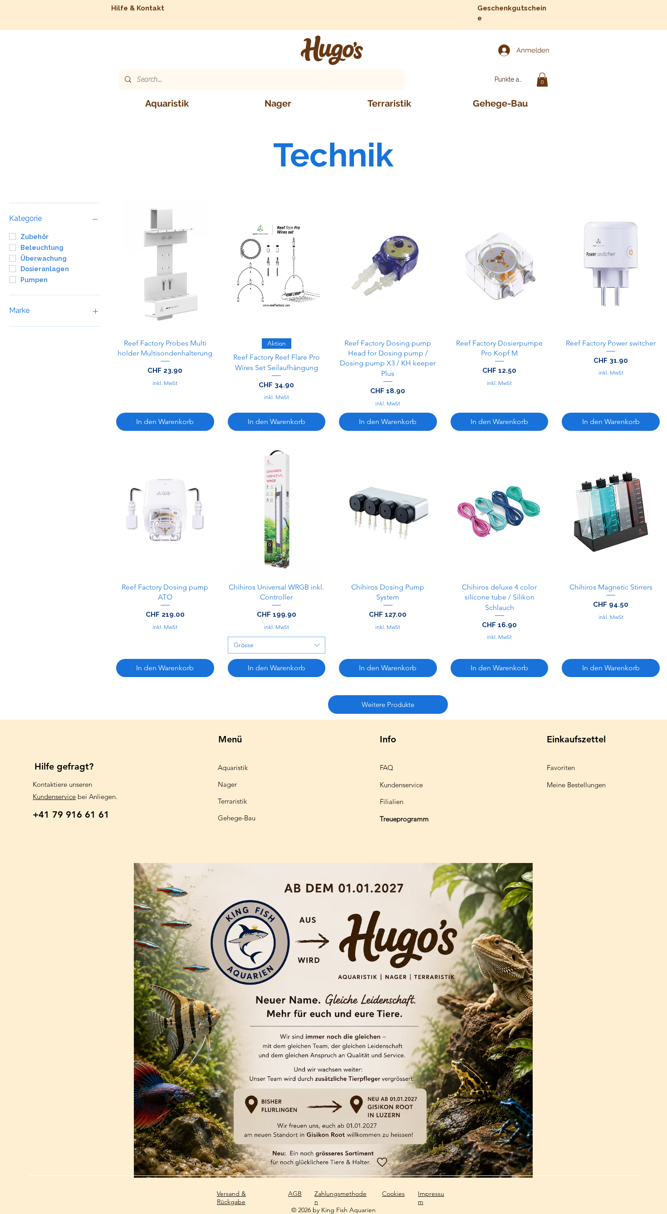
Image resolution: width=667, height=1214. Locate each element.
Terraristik (232, 801)
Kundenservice (54, 796)
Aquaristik (233, 767)
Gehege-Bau (236, 818)
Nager (227, 784)
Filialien (391, 801)
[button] (542, 80)
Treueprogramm (404, 818)
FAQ (386, 767)
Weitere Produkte (388, 704)
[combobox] (277, 645)
